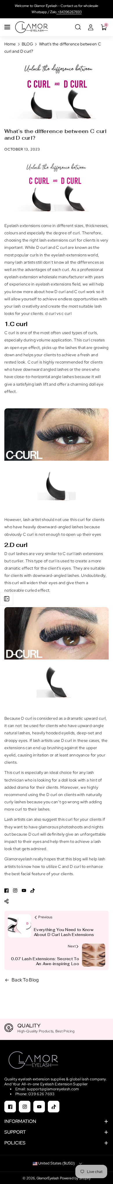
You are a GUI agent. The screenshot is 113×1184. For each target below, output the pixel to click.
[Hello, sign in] (90, 27)
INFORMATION (20, 1121)
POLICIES (14, 1143)
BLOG (27, 44)
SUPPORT (15, 1132)
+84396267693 (69, 12)
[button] (7, 27)
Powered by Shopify (75, 1178)
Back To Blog (25, 980)
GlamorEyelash (48, 1178)
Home (10, 44)
